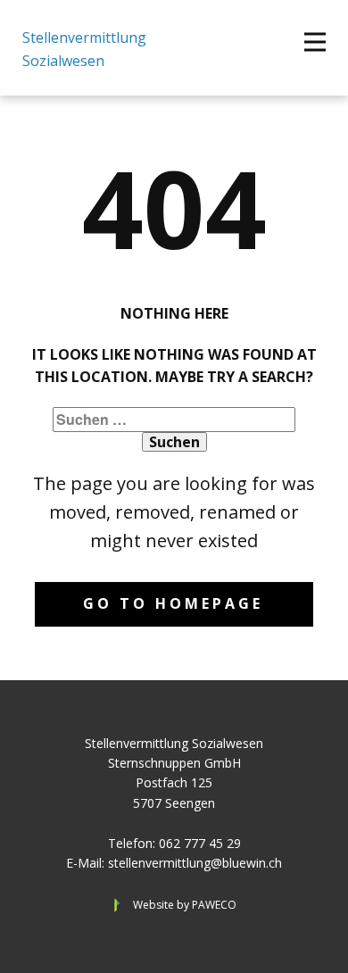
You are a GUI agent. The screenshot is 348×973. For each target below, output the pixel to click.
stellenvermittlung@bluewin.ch (195, 862)
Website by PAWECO (184, 904)
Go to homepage (173, 603)
